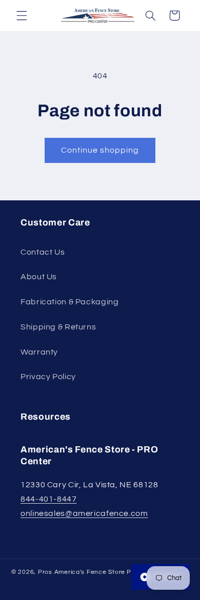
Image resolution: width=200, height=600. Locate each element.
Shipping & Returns (58, 327)
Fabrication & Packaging (70, 302)
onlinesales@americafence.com (84, 513)
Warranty (39, 352)
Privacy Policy (48, 377)
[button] (21, 15)
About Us (39, 277)
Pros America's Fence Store (81, 572)
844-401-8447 (49, 499)
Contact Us (43, 252)
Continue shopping (100, 150)
